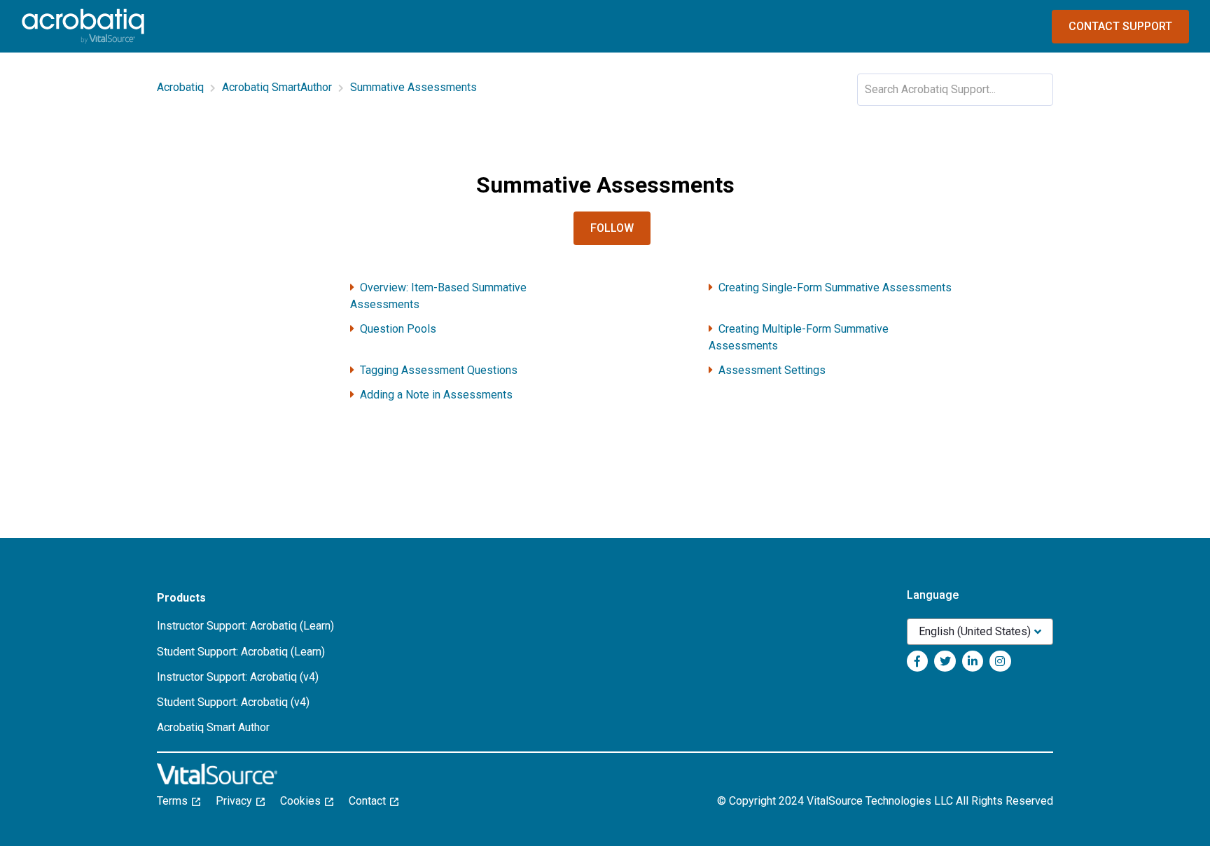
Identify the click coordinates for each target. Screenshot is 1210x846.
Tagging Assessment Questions (438, 370)
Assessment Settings (772, 370)
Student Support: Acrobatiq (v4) (233, 702)
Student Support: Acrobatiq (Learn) (241, 651)
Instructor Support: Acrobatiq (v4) (238, 677)
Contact (371, 800)
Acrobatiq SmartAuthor (277, 87)
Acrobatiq (180, 87)
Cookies (304, 800)
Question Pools (398, 328)
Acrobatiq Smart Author (213, 727)
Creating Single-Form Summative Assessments (835, 287)
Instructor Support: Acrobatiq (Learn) (245, 625)
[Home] (83, 26)
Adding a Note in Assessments (436, 394)
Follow (612, 228)
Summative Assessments (413, 87)
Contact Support (1120, 26)
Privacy (238, 800)
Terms (176, 800)
